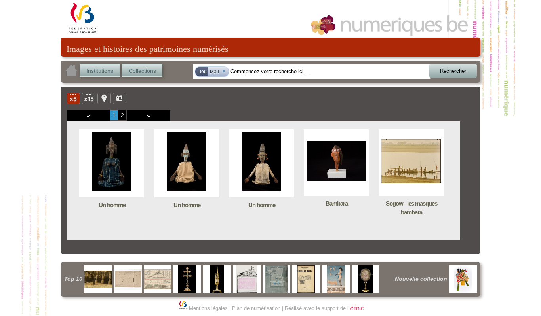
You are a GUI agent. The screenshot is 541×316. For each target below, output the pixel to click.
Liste (88, 98)
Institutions (99, 71)
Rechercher (453, 71)
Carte (104, 98)
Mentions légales (208, 308)
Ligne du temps (119, 98)
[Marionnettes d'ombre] (463, 279)
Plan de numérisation (256, 308)
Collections (142, 71)
